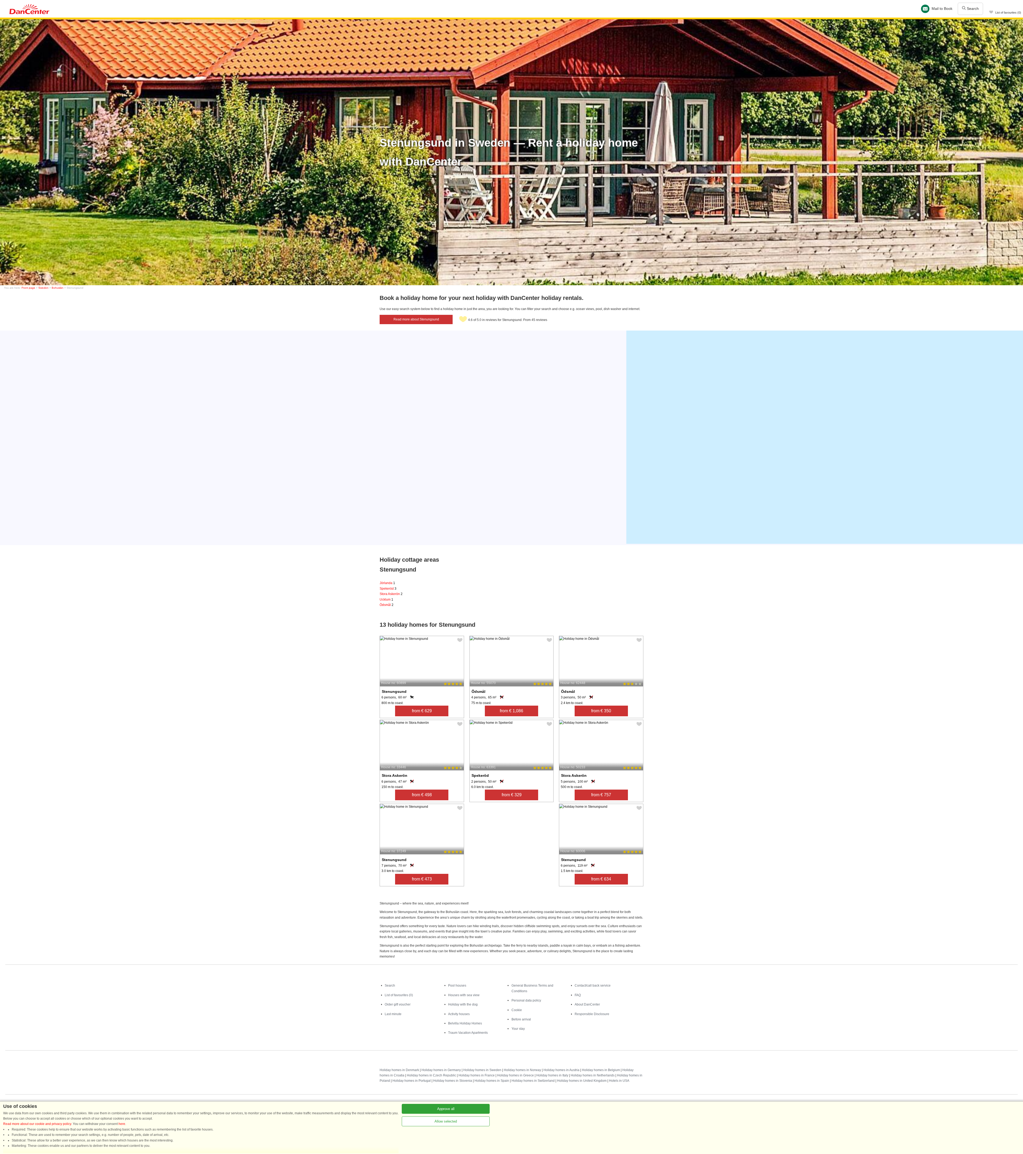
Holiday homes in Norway (522, 1070)
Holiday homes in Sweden (482, 1070)
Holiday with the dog (463, 1004)
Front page (28, 287)
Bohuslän (57, 287)
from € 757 (601, 795)
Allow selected (446, 1121)
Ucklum (386, 599)
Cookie (517, 1010)
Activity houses (459, 1014)
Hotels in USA (619, 1081)
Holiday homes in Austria (561, 1070)
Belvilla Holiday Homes (465, 1023)
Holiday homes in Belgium (601, 1070)
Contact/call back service (593, 985)
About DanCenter (587, 1004)
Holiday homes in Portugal (411, 1081)
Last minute (393, 1014)
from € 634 (601, 879)
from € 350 (601, 711)
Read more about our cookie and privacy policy (37, 1124)
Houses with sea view (464, 995)
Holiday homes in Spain (491, 1081)
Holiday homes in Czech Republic (431, 1075)
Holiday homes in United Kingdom (582, 1081)
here (122, 1124)
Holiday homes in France (476, 1075)
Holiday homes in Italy (552, 1075)
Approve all (445, 1109)
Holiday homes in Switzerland (533, 1081)
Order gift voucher (398, 1004)
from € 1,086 (511, 711)
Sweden (43, 287)
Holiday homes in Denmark (399, 1070)
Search (972, 8)
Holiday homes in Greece (515, 1075)
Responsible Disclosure (592, 1014)
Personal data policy (526, 1000)
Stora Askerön (391, 594)
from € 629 (422, 711)
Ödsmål (386, 605)
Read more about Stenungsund (416, 319)
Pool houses (457, 985)
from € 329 (512, 795)
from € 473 (422, 879)
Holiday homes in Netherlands (593, 1075)
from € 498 (422, 795)
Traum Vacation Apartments (468, 1033)
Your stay (518, 1029)
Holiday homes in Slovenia (452, 1081)
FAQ (578, 995)
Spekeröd (388, 588)
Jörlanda (387, 583)
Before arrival (521, 1019)
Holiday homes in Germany (441, 1070)
